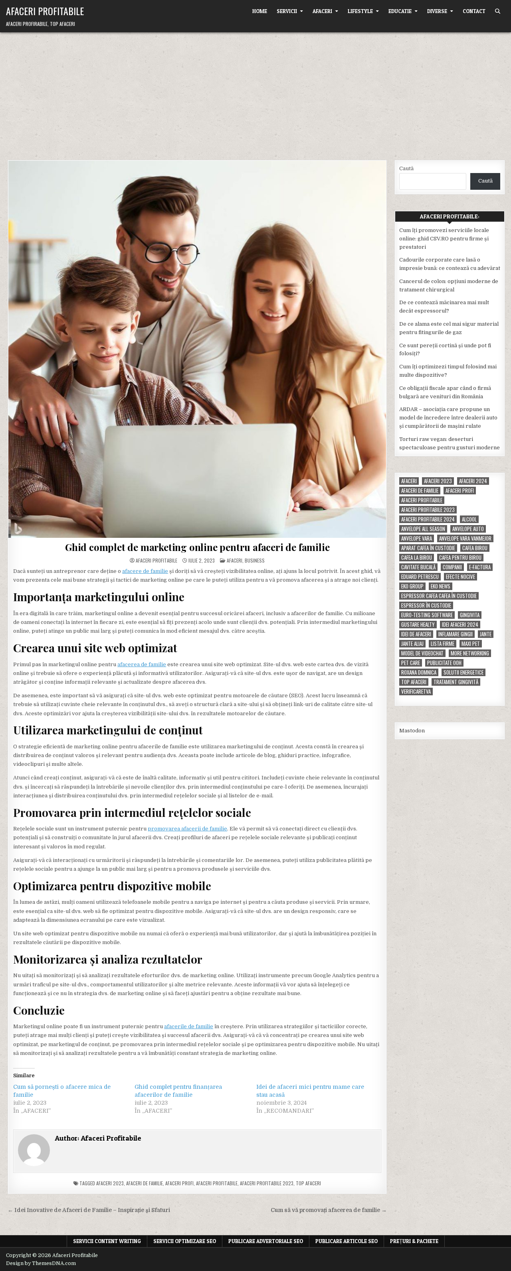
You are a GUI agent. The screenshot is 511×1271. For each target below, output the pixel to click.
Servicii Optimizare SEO (184, 1241)
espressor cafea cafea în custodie (439, 596)
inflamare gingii (455, 634)
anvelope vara (416, 538)
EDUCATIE (400, 11)
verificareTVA (416, 691)
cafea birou (474, 548)
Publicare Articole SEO (346, 1241)
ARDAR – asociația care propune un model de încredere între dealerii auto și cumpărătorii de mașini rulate (448, 417)
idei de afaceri (416, 634)
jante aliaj (412, 643)
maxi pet (470, 643)
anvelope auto (468, 529)
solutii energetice (463, 672)
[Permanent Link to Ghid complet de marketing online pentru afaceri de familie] (197, 349)
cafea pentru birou (460, 557)
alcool (469, 519)
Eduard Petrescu (420, 576)
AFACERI (322, 11)
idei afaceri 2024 (460, 624)
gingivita (469, 615)
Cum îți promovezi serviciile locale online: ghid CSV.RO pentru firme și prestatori (444, 238)
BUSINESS (255, 560)
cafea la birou (416, 557)
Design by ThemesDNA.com (41, 1263)
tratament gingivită (456, 682)
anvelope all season (423, 529)
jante (485, 634)
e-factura (480, 567)
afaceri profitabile (217, 1183)
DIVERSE (437, 11)
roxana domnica (418, 672)
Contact (474, 11)
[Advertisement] (255, 92)
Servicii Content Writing (107, 1241)
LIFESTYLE (360, 11)
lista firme (442, 643)
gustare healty (418, 624)
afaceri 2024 (473, 481)
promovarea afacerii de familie (187, 829)
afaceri (409, 481)
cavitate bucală (418, 567)
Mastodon (412, 731)
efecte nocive (460, 576)
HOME (259, 11)
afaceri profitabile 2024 (428, 519)
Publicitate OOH (444, 663)
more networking (470, 653)
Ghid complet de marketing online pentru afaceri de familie (197, 547)
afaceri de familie (144, 1183)
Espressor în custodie (426, 605)
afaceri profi (179, 1183)
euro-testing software (427, 615)
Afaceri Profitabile (45, 11)
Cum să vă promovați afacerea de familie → (329, 1210)
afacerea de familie (141, 664)
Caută (406, 168)
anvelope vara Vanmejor (465, 538)
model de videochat (422, 653)
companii (452, 567)
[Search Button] (497, 11)
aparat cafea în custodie (428, 548)
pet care (410, 663)
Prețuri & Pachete (414, 1241)
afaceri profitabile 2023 (266, 1183)
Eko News (440, 586)
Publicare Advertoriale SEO (265, 1241)
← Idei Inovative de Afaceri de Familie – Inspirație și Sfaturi (89, 1210)
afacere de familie (145, 571)
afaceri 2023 (110, 1183)
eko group (412, 586)
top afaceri (308, 1183)
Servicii (287, 11)
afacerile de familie (188, 1026)
